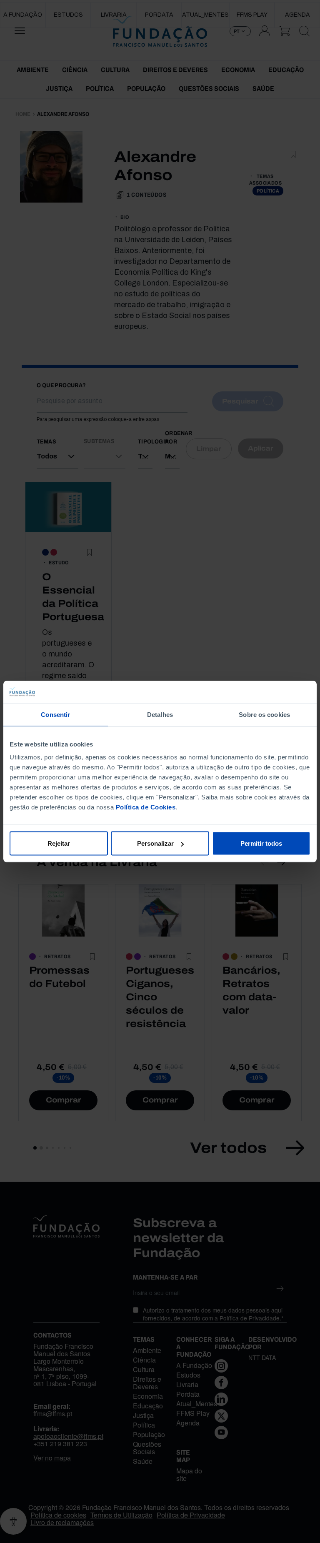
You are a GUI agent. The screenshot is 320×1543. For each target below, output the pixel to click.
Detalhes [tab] (160, 714)
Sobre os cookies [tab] (264, 714)
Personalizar (155, 843)
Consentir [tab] (55, 714)
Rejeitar (59, 843)
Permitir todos (261, 843)
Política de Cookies (146, 807)
